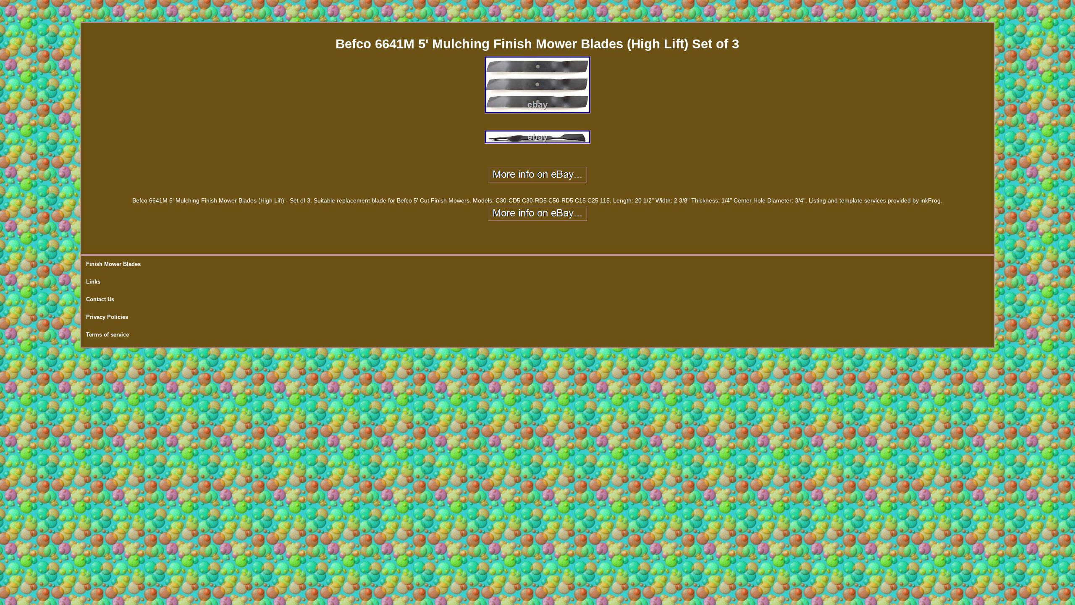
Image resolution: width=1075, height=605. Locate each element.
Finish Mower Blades (113, 264)
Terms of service (107, 334)
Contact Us (100, 299)
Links (93, 282)
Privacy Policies (107, 317)
